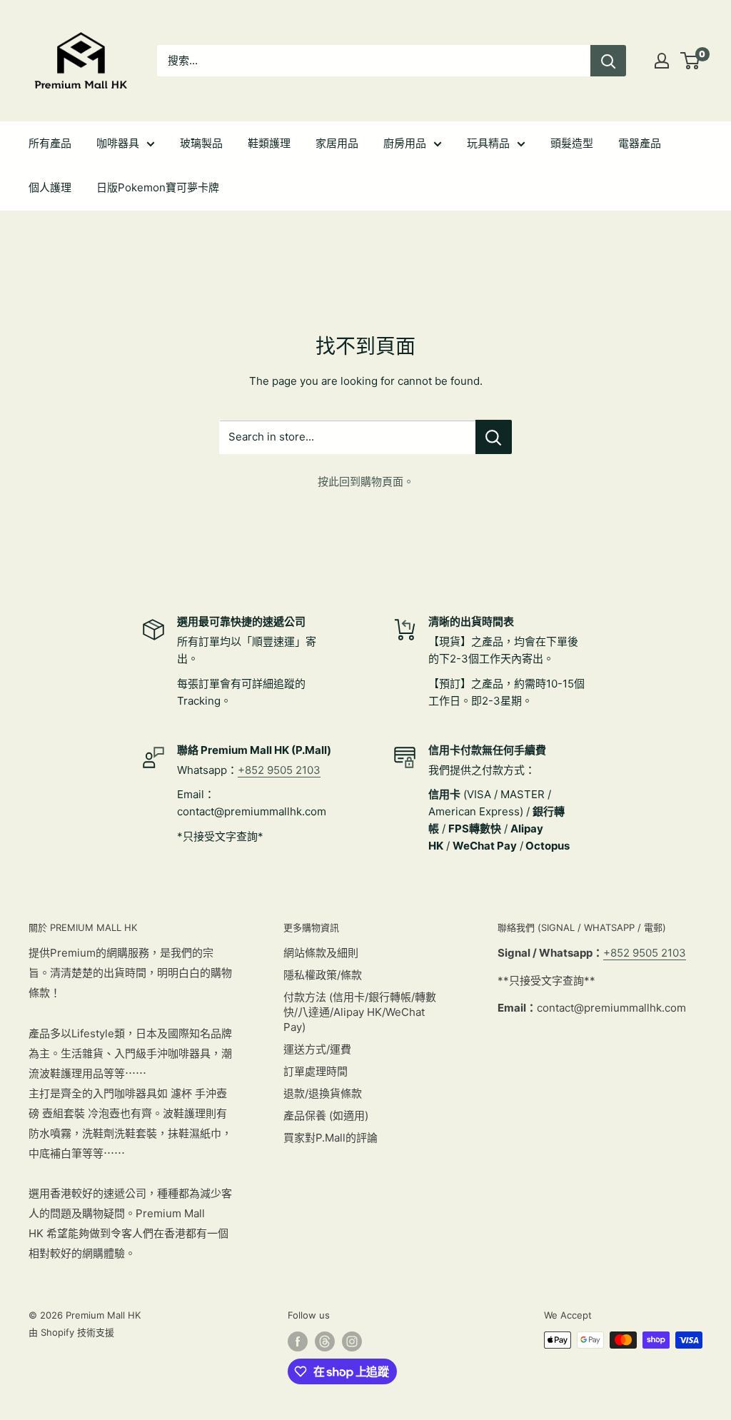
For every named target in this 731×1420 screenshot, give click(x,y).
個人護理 (50, 187)
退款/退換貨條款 (322, 1093)
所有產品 (50, 143)
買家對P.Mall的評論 (330, 1137)
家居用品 (337, 143)
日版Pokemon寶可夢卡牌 (157, 187)
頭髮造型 (571, 143)
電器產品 (639, 143)
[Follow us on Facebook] (298, 1341)
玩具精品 (488, 143)
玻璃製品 (201, 143)
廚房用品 (404, 143)
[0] (691, 60)
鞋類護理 (269, 143)
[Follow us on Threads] (325, 1341)
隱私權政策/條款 (322, 975)
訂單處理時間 (315, 1071)
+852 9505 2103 (279, 770)
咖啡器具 (117, 143)
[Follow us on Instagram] (352, 1341)
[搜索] (608, 60)
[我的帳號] (662, 61)
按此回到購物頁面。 (366, 481)
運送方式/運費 (317, 1049)
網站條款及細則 (320, 953)
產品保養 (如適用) (325, 1115)
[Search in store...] (493, 437)
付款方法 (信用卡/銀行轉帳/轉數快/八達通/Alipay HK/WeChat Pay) (359, 1012)
